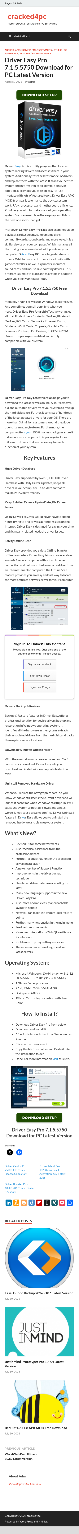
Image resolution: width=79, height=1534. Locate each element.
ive (23, 817)
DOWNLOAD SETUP (39, 95)
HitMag (42, 1521)
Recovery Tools (41, 53)
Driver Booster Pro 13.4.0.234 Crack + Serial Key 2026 (19, 1187)
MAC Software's (42, 50)
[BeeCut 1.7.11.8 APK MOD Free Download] (39, 1402)
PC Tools (25, 53)
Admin (31, 81)
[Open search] (69, 36)
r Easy (17, 166)
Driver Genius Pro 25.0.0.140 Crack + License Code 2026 (16, 1169)
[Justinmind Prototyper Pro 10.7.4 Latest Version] (39, 1333)
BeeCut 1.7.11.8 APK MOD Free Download (36, 1428)
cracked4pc (27, 16)
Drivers (26, 50)
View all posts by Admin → (25, 1484)
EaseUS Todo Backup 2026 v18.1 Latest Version (39, 1293)
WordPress (26, 1521)
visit (55, 1059)
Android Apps (12, 50)
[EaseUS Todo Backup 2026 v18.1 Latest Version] (39, 1259)
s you (27, 432)
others (58, 50)
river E (25, 254)
